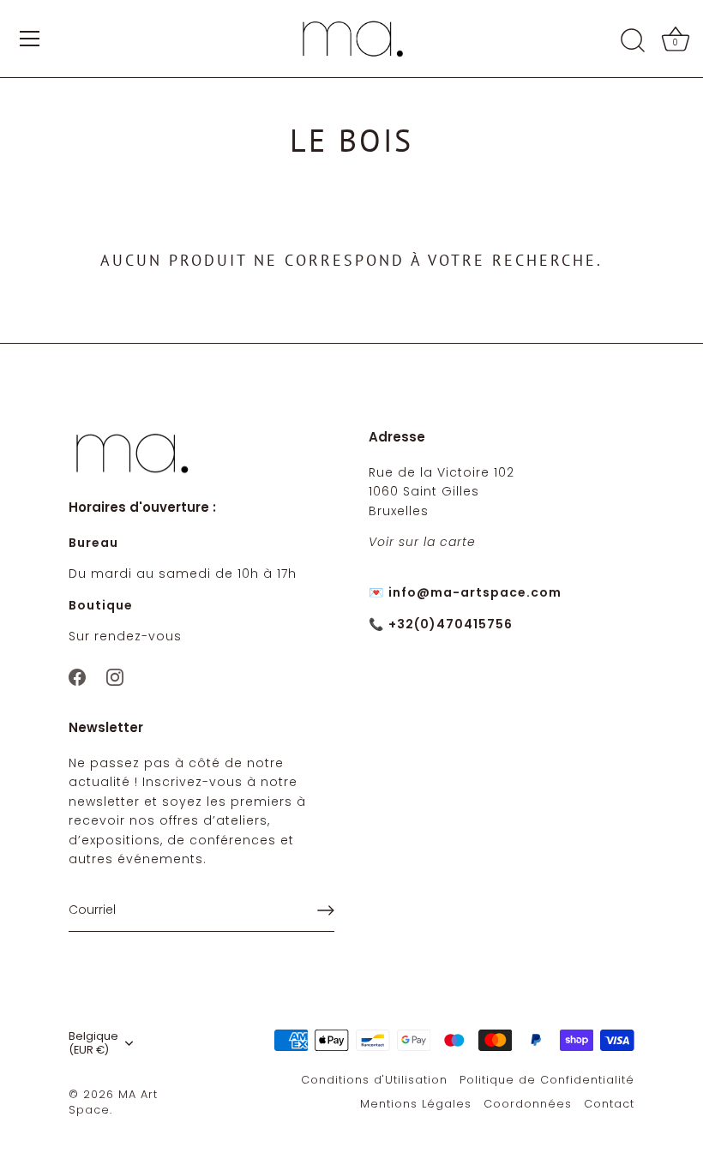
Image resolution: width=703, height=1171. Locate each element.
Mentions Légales (416, 1103)
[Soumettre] (325, 910)
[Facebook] (77, 676)
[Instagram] (114, 676)
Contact (609, 1103)
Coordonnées (528, 1103)
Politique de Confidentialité (547, 1079)
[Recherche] (633, 41)
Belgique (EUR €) (93, 1043)
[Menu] (30, 38)
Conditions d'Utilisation (374, 1079)
